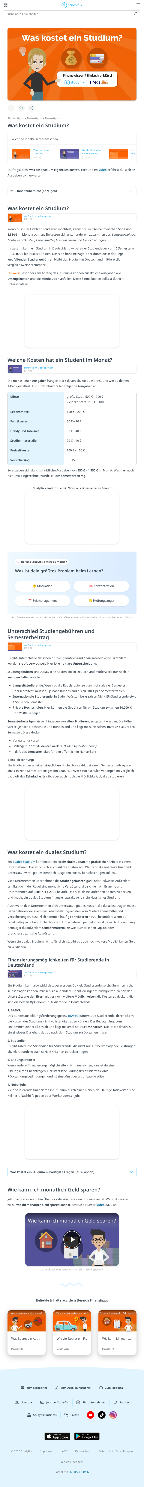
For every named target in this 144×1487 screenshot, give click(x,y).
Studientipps (16, 118)
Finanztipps (34, 118)
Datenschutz (83, 1451)
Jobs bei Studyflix (57, 1402)
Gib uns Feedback (72, 1462)
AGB (64, 1451)
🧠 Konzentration (101, 586)
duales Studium (24, 862)
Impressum (47, 1451)
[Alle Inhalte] (6, 4)
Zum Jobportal (114, 1387)
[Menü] (138, 4)
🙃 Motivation (42, 586)
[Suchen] (135, 13)
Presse (74, 1415)
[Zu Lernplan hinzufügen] (11, 108)
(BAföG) (74, 1016)
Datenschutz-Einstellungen (116, 1451)
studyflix (75, 4)
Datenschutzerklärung (122, 617)
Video (102, 170)
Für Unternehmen (94, 1402)
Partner (124, 1402)
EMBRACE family (79, 1472)
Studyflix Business (45, 1415)
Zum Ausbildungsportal (76, 1387)
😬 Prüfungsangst (101, 601)
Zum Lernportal (37, 1387)
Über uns (26, 1402)
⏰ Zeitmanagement (42, 601)
